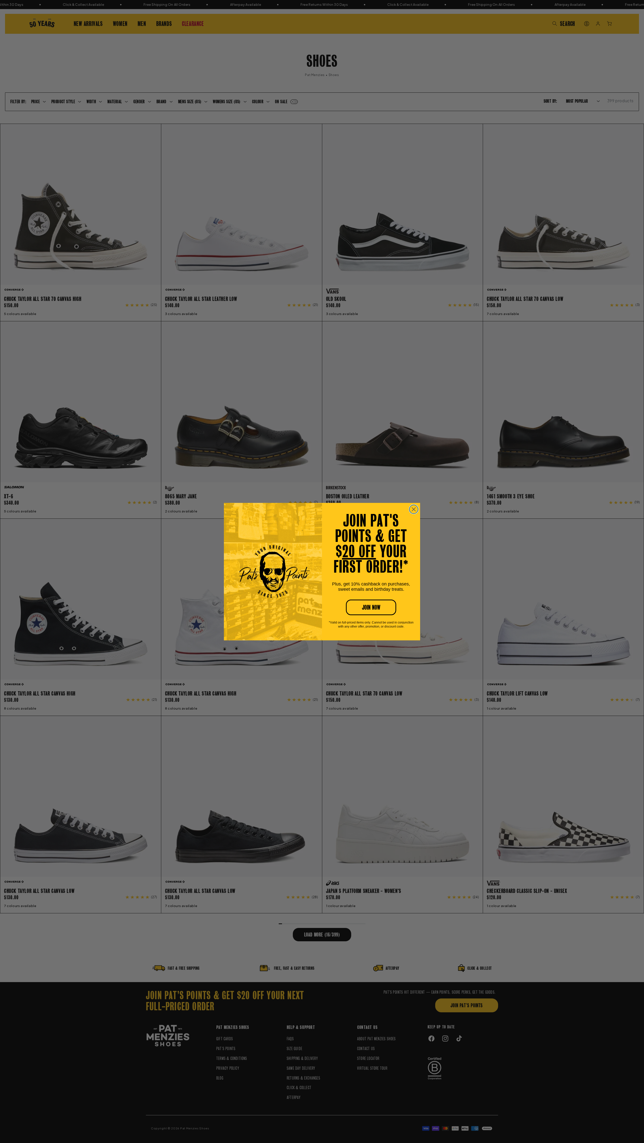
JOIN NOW (371, 607)
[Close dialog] (413, 509)
